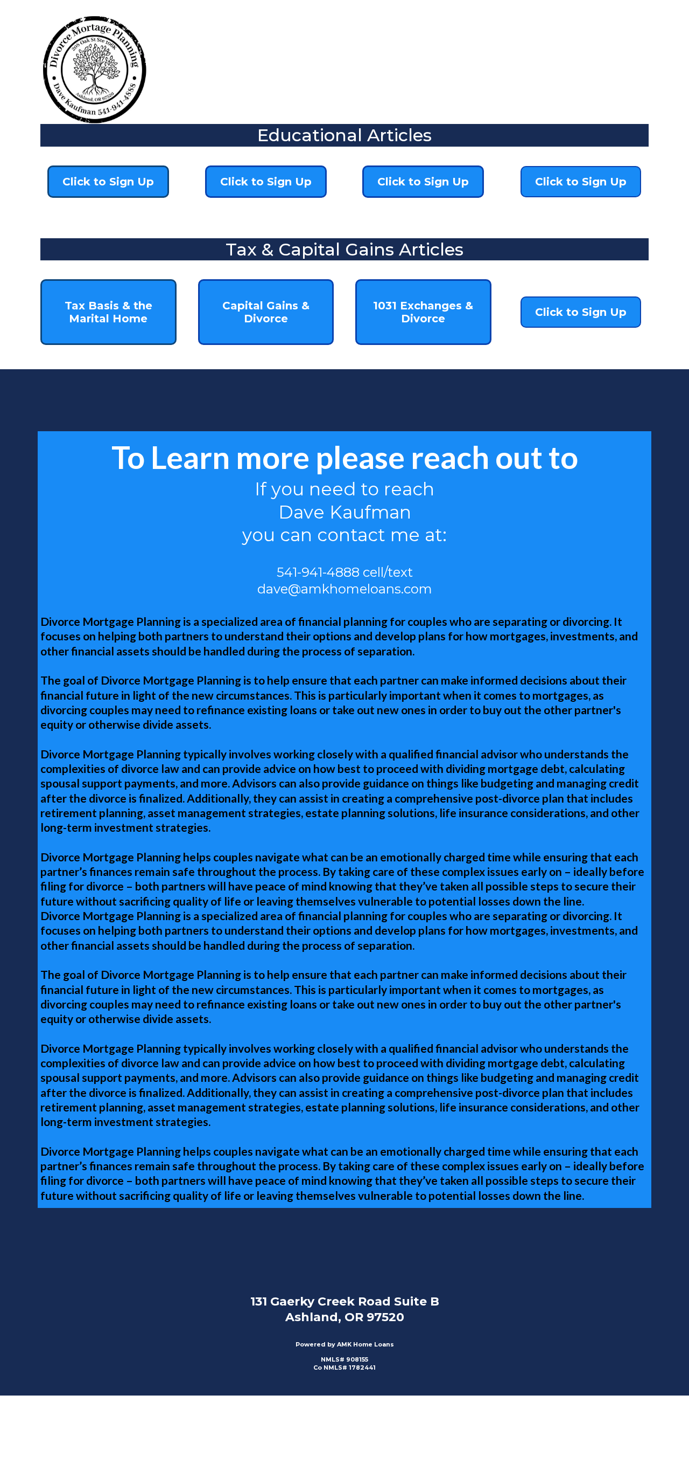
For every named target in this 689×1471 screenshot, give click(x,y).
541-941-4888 (318, 572)
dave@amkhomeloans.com (344, 589)
